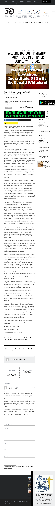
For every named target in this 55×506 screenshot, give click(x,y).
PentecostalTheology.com (11, 97)
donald (14, 348)
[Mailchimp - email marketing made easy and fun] (26, 108)
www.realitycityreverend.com (11, 329)
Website (6, 456)
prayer (40, 22)
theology (13, 4)
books (8, 22)
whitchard (14, 350)
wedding (7, 350)
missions (26, 22)
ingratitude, (23, 348)
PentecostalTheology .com (18, 359)
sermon (7, 4)
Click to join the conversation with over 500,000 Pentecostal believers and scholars (17, 93)
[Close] (31, 473)
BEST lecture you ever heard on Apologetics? (44, 118)
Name (5, 443)
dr (18, 348)
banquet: (8, 348)
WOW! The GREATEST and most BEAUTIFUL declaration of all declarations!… (44, 495)
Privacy (24, 4)
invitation (30, 348)
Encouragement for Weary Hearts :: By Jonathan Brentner (11, 372)
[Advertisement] (27, 38)
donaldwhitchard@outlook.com (11, 326)
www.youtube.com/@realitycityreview (13, 332)
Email (5, 449)
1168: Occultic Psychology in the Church (27, 371)
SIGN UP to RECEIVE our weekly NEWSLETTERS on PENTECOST (18, 102)
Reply (33, 387)
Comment (6, 428)
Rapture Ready (24, 339)
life (20, 22)
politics (33, 22)
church (15, 22)
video (19, 4)
